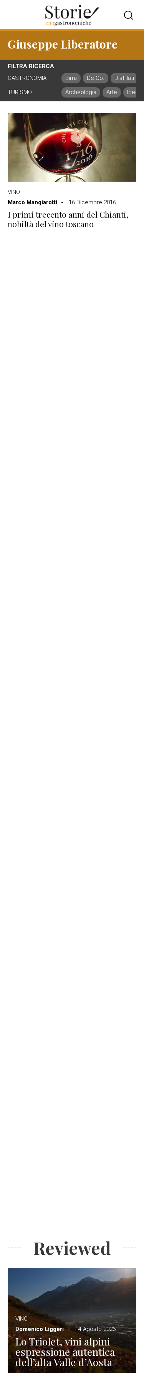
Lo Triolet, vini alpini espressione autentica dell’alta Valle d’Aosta (65, 1351)
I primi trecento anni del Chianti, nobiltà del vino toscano (68, 219)
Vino (14, 192)
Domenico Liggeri (39, 1329)
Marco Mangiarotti (32, 202)
